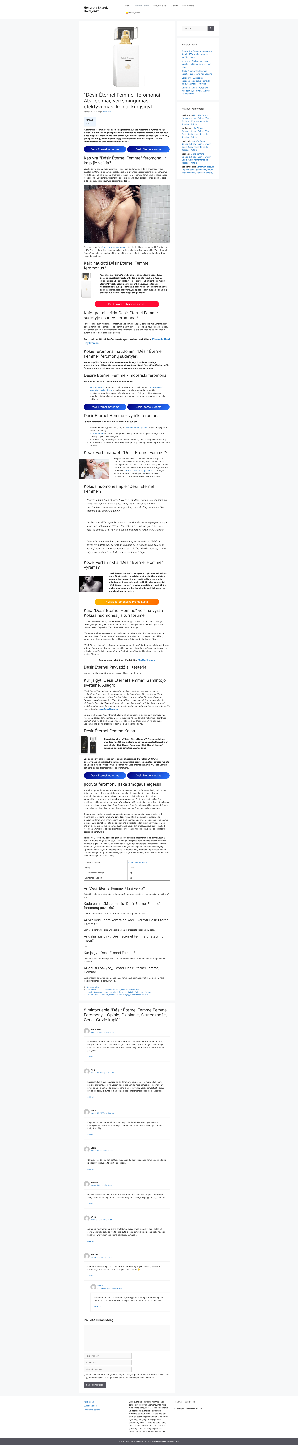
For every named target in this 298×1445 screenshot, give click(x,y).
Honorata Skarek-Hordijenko (96, 9)
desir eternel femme (94, 989)
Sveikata (174, 6)
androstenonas (97, 433)
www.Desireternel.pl (137, 862)
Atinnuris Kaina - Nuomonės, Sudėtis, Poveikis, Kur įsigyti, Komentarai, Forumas (117, 995)
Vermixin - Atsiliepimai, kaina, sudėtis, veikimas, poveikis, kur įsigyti (196, 64)
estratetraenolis (97, 387)
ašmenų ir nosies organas (113, 247)
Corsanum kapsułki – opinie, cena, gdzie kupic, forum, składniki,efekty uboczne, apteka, (198, 170)
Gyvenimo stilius (142, 6)
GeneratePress (173, 1441)
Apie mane (89, 1402)
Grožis (127, 6)
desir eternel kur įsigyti (111, 989)
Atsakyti (90, 1056)
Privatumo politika (92, 1410)
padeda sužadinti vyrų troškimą (138, 470)
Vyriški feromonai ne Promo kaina (127, 601)
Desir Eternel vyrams (148, 149)
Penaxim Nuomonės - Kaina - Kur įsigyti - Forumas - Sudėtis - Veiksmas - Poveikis (118, 992)
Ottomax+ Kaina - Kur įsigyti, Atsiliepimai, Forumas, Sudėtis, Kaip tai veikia (196, 91)
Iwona (100, 1285)
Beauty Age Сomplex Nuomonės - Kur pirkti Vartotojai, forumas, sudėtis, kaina (197, 54)
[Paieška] (211, 28)
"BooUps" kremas (146, 660)
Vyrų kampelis (188, 6)
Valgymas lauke (159, 6)
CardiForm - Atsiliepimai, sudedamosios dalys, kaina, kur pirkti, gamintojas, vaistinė (196, 81)
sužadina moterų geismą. (136, 427)
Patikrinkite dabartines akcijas (127, 304)
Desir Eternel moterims (105, 149)
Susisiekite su (90, 1406)
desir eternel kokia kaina (130, 989)
